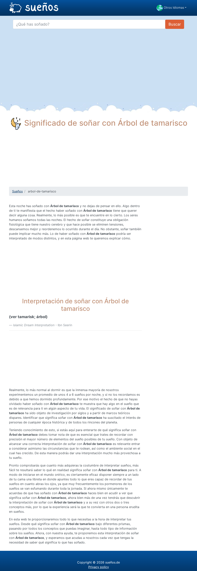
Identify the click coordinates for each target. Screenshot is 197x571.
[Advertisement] (98, 160)
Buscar (175, 24)
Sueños (17, 191)
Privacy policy (98, 567)
